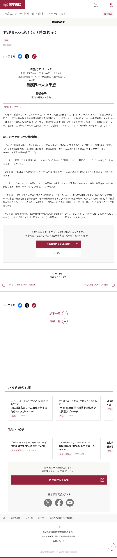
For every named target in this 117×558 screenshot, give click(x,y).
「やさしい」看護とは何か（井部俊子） (22, 285)
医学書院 (12, 4)
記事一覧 (29, 518)
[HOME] (4, 518)
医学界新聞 (15, 518)
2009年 (41, 518)
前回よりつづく (12, 106)
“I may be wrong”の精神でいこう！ (77, 446)
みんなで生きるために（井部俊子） (96, 285)
